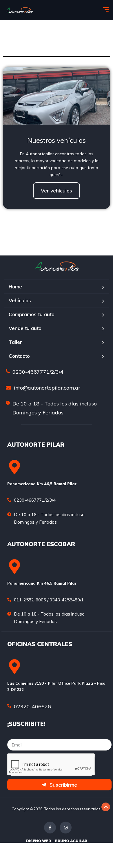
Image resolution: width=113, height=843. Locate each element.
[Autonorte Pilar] (19, 10)
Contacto (19, 356)
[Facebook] (50, 827)
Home (15, 287)
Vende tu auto (25, 328)
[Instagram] (66, 827)
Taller (15, 342)
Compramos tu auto (31, 314)
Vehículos (20, 300)
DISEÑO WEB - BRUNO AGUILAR (56, 841)
